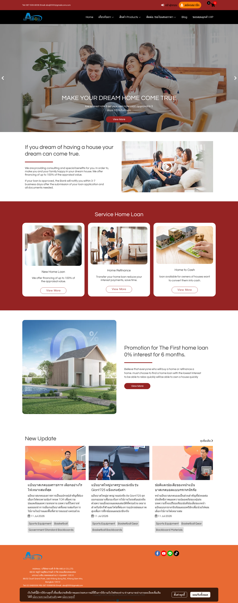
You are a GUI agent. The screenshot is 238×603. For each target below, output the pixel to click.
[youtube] (164, 553)
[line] (170, 553)
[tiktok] (176, 553)
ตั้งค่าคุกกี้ (179, 594)
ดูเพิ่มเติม (205, 440)
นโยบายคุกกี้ (68, 596)
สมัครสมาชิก (192, 5)
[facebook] (157, 553)
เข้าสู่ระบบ (171, 5)
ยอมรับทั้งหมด (200, 594)
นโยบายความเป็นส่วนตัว (44, 596)
